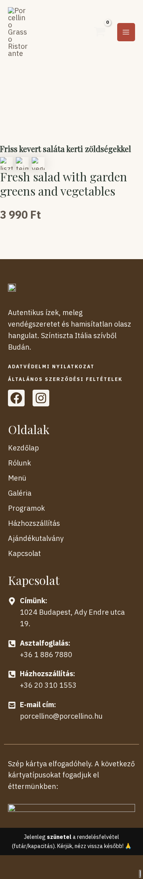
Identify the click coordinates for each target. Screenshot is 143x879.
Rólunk (19, 462)
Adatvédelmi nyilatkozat (51, 366)
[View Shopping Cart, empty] (99, 32)
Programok (26, 508)
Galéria (19, 493)
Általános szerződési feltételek (65, 379)
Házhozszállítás (34, 523)
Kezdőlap (23, 447)
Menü (17, 478)
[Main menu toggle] (126, 32)
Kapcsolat (24, 553)
